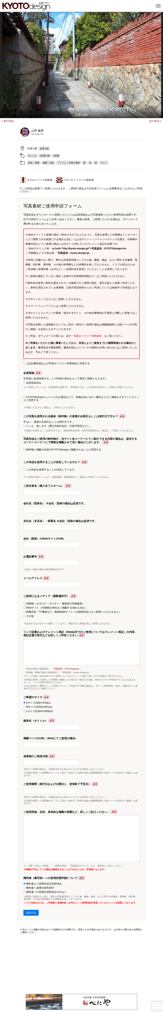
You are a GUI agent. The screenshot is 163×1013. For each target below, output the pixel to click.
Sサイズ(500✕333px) (37, 702)
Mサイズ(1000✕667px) (38, 707)
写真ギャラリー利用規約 (88, 336)
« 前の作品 (8, 121)
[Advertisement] (81, 964)
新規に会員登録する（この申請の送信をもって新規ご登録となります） (66, 378)
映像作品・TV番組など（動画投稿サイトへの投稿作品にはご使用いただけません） (73, 611)
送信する (31, 912)
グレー (103, 162)
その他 (29, 616)
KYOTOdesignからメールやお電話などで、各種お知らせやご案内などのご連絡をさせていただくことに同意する (81, 398)
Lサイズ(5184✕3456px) (39, 711)
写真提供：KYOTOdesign (66, 668)
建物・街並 (48, 162)
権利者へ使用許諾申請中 (39, 887)
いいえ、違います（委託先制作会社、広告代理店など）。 (58, 426)
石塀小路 (44, 148)
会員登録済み (33, 382)
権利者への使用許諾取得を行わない (46, 892)
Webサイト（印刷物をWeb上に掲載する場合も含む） (56, 607)
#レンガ (32, 155)
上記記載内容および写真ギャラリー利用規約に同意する (57, 363)
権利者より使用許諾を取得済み (43, 883)
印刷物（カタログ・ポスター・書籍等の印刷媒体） (55, 603)
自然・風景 (33, 162)
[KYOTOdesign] (26, 8)
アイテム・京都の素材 (68, 162)
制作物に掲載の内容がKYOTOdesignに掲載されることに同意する (63, 449)
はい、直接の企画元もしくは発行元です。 (49, 421)
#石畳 (56, 155)
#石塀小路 (45, 155)
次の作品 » (155, 121)
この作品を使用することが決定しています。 (51, 469)
